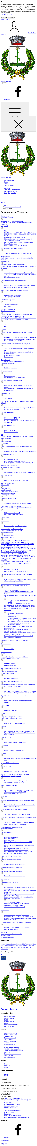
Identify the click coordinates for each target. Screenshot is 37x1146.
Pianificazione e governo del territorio (11, 827)
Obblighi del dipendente (7, 937)
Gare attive (4, 565)
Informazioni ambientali (7, 828)
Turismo (6, 1043)
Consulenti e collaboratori (8, 311)
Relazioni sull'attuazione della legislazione (16, 848)
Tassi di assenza (5, 393)
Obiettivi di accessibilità (11, 929)
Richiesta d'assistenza (10, 1107)
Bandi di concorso (6, 438)
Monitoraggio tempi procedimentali (11, 506)
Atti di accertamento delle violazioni (14, 907)
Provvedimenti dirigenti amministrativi (11, 530)
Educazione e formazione (11, 1047)
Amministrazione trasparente (12, 1110)
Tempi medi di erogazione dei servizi (11, 716)
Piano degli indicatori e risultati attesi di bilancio (14, 657)
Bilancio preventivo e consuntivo (10, 658)
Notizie (6, 1064)
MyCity (4, 1143)
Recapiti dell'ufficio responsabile (13, 514)
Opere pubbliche (5, 796)
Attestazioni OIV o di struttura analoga (12, 221)
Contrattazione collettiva (7, 412)
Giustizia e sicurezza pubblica (12, 1049)
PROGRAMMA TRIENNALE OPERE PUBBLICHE (16, 563)
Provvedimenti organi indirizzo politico (12, 529)
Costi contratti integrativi (11, 432)
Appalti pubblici (8, 1039)
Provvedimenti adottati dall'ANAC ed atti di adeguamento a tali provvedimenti (16, 904)
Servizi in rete (5, 753)
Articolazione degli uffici (8, 300)
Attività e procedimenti (7, 494)
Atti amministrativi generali (12, 240)
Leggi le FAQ (8, 1103)
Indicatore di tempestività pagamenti (11, 776)
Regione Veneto (5, 19)
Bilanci (3, 653)
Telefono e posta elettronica (8, 309)
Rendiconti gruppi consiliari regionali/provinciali (14, 290)
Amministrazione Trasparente (13, 207)
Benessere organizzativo (7, 483)
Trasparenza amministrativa (12, 189)
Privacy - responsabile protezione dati (11, 934)
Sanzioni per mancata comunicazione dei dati (13, 280)
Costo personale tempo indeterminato (14, 377)
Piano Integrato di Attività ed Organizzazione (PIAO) (19, 462)
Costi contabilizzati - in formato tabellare (15, 742)
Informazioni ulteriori (14, 624)
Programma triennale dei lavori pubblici (19, 603)
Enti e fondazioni (9, 1021)
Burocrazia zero (5, 256)
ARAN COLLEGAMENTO (12, 417)
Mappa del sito (5, 1140)
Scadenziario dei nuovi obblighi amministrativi (17, 253)
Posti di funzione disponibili (12, 355)
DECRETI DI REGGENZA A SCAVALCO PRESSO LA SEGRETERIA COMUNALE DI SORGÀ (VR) (20, 338)
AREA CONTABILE (14, 902)
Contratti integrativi (9, 430)
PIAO (6, 235)
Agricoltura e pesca (9, 1057)
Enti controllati (5, 485)
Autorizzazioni (8, 1055)
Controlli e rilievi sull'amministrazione (11, 681)
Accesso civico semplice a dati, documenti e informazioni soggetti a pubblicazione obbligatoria (18, 915)
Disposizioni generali (7, 217)
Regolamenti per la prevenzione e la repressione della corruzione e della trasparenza (19, 894)
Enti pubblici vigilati (6, 488)
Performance (4, 443)
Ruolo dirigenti (8, 357)
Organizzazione (5, 261)
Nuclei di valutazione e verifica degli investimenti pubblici (17, 800)
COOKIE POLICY (6, 14)
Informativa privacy (9, 1112)
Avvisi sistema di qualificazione (17, 620)
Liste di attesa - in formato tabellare (14, 750)
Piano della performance (7, 454)
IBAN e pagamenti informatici (9, 785)
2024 (5, 326)
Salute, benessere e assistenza (12, 1054)
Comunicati (7, 1065)
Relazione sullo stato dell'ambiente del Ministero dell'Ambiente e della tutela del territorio (18, 852)
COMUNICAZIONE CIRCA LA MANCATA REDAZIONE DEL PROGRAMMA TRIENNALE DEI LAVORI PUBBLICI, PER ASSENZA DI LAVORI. (17, 544)
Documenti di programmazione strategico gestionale (19, 242)
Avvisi (6, 1067)
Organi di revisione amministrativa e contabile (14, 696)
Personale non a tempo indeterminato (11, 380)
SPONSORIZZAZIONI (11, 590)
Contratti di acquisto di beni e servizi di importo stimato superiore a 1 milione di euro (20, 633)
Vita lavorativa (8, 1036)
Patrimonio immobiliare (7, 673)
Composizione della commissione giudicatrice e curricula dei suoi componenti (17, 630)
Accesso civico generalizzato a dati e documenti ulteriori (20, 918)
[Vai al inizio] (1, 955)
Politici (6, 1023)
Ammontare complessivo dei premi (10, 467)
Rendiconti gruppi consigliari (12, 295)
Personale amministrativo (11, 1024)
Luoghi (6, 1074)
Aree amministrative (10, 1018)
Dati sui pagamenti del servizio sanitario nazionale (15, 774)
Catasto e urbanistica (10, 1041)
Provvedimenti (5, 517)
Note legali (7, 1114)
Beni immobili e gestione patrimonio (11, 668)
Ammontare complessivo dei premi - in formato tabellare (20, 472)
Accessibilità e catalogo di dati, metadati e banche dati (16, 922)
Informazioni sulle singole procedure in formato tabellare (17, 574)
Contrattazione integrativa (8, 425)
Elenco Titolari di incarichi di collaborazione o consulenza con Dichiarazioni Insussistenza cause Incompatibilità (18, 318)
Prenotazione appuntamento (12, 1104)
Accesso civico (5, 910)
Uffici (6, 1020)
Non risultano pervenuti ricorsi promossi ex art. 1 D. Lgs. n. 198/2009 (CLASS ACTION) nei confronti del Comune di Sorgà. (19, 732)
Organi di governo (9, 1016)
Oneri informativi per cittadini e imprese (12, 248)
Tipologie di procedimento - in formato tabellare (17, 503)
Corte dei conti (5, 705)
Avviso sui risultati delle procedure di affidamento (22, 618)
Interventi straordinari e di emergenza (11, 867)
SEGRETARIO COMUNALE (13, 340)
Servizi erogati (5, 713)
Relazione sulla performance (9, 465)
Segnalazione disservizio (11, 1106)
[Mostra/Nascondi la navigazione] (15, 109)
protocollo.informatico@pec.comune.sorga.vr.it (17, 1100)
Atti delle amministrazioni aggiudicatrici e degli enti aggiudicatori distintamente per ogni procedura (15, 584)
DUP (5, 231)
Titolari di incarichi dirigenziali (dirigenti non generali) (16, 343)
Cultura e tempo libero (10, 1034)
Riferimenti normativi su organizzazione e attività (18, 239)
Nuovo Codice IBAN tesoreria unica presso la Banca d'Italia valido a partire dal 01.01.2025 (19, 791)
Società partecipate (6, 490)
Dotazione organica (6, 371)
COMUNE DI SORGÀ (11, 569)
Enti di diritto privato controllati (9, 491)
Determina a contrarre (14, 615)
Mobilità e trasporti (9, 1044)
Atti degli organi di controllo (12, 296)
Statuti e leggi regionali (10, 244)
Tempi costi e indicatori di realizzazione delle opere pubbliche (18, 817)
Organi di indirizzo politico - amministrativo (13, 264)
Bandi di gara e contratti (7, 537)
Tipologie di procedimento (8, 498)
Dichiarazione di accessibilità (12, 1115)
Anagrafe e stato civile (10, 1033)
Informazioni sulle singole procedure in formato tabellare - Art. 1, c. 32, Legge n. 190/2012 (20, 580)
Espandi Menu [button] (5, 216)
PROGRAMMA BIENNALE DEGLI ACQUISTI (15, 561)
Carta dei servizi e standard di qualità (11, 718)
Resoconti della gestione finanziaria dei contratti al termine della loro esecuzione (18, 636)
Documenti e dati (9, 1026)
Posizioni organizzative (7, 363)
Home (6, 205)
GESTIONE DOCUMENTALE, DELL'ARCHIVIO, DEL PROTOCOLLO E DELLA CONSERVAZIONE (20, 233)
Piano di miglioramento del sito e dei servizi (16, 1117)
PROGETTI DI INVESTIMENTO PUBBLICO (15, 540)
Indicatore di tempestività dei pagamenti (15, 781)
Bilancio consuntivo (10, 665)
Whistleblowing (5, 935)
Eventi (6, 1075)
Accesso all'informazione (11, 191)
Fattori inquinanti (9, 840)
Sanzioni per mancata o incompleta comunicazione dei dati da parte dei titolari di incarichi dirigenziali (19, 286)
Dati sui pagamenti (6, 766)
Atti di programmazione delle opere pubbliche (14, 809)
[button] (9, 180)
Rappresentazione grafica (8, 493)
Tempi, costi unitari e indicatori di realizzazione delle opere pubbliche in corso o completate (19, 823)
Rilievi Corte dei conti (10, 710)
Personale (3, 329)
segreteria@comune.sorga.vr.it (13, 1098)
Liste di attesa (4, 745)
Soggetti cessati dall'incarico (12, 277)
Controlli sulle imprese (7, 532)
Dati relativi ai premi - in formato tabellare (16, 480)
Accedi (3, 202)
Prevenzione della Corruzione (9, 882)
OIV (2, 435)
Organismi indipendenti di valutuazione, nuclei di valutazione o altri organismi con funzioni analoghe (18, 685)
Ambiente (7, 188)
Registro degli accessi (10, 919)
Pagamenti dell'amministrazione (10, 763)
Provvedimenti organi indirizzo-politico (15, 526)
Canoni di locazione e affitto (9, 671)
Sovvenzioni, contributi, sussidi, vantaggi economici (15, 640)
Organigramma (8, 306)
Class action (4, 726)
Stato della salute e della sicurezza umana (16, 850)
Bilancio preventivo (9, 663)
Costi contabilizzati (6, 737)
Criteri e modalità (6, 644)
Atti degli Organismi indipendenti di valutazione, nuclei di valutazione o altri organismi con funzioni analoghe (20, 692)
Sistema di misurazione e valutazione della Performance (16, 446)
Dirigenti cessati (5, 360)
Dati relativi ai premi (6, 475)
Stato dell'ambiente (9, 838)
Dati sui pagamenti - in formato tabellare (15, 771)
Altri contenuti (5, 879)
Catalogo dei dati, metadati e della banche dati (17, 927)
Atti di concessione (6, 652)
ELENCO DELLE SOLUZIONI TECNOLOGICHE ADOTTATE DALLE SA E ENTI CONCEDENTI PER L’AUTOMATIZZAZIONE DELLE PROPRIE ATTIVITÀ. (18, 555)
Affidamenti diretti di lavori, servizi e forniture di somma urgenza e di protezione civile (21, 622)
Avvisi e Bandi (12, 616)
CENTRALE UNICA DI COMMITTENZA (17, 571)
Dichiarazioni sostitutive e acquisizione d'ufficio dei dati (16, 508)
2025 (5, 324)
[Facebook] (5, 199)
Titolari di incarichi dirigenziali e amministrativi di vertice (17, 436)
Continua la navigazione (7, 17)
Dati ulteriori (4, 932)
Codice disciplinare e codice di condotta (15, 245)
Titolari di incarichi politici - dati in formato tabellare (19, 273)
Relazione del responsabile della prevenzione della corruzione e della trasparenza (18, 897)
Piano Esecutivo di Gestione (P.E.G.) (14, 461)
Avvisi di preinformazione (15, 613)
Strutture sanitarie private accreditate (11, 856)
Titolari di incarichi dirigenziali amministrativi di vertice (16, 332)
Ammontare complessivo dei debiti (14, 782)
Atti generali (4, 226)
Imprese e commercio (10, 1038)
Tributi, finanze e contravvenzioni (13, 1050)
